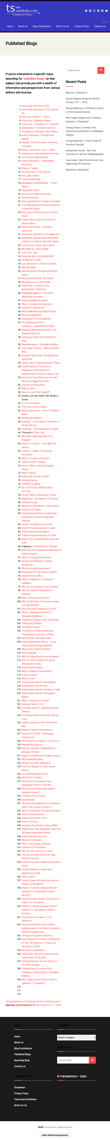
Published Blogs (22, 1054)
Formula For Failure (31, 509)
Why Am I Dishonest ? (77, 92)
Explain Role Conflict (32, 575)
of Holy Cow (37, 432)
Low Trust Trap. (30, 252)
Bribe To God (28, 388)
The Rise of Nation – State (35, 116)
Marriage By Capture (32, 744)
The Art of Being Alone (33, 385)
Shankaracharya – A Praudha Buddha (40, 344)
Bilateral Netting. (30, 197)
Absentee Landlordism (33, 950)
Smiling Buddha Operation (35, 300)
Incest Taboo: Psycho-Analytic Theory (41, 362)
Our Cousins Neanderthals (35, 157)
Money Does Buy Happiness (36, 763)
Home (10, 26)
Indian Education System (34, 836)
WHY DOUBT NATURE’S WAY (36, 638)
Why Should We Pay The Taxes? (38, 278)
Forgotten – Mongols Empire (36, 120)
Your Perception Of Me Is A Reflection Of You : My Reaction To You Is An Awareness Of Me (41, 943)
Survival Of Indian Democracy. (36, 194)
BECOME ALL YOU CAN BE (35, 249)
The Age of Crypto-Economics (37, 935)
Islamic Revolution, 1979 (34, 818)
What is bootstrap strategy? (36, 843)
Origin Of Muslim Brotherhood (37, 729)
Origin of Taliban (30, 168)
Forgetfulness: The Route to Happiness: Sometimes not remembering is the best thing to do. (40, 370)
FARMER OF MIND (31, 484)
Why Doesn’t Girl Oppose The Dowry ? (41, 741)
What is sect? (29, 678)
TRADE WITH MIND (32, 623)
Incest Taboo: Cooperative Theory (39, 495)
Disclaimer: (19, 1087)
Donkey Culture (29, 675)
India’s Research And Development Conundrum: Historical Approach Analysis (39, 517)
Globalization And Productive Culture (40, 153)
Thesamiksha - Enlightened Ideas (58, 1127)
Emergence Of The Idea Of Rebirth (39, 572)
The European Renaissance (35, 531)
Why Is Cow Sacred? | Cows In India (40, 586)
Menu (105, 22)
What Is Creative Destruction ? (37, 304)
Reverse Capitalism (32, 315)
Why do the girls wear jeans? (36, 568)
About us (22, 26)
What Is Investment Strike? (36, 597)
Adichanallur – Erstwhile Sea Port (38, 128)
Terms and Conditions (25, 1099)
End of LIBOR (28, 876)
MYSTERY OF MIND (32, 777)
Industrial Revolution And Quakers (39, 682)
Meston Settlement (32, 840)
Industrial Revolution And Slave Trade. (41, 689)
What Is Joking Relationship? (36, 557)
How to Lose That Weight (35, 392)
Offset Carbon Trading (33, 462)
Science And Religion (32, 667)
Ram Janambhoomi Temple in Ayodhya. (41, 201)
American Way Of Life (33, 704)
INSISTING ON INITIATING (35, 476)
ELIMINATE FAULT (31, 627)
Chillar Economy (30, 480)
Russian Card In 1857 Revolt (36, 172)
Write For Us (62, 26)
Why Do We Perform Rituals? (36, 649)
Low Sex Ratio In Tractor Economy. (39, 263)
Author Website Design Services (55, 1135)
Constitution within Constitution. (38, 245)
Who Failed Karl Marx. (32, 759)
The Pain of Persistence (34, 406)
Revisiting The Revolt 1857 (36, 106)
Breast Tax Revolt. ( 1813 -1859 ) (38, 150)
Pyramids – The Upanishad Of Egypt (40, 429)
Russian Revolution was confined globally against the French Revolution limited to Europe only (41, 928)
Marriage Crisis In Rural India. (36, 282)
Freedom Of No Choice (33, 796)
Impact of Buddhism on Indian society (41, 755)
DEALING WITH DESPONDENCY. (38, 256)
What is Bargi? (29, 473)
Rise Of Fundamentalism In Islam (38, 528)
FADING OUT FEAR (31, 260)
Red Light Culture (30, 175)
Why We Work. (29, 267)
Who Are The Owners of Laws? (37, 851)
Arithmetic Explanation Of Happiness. (41, 234)
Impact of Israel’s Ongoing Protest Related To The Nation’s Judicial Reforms (39, 891)
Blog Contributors (42, 26)
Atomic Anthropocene (33, 814)
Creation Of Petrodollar (33, 847)
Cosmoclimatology (31, 179)
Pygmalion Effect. (31, 190)
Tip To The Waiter (31, 403)
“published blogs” (34, 78)
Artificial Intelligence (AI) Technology (40, 619)
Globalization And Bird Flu (35, 685)
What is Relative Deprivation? (37, 671)
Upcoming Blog (21, 1060)
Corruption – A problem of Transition (40, 124)
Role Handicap (29, 652)
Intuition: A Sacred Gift (33, 307)
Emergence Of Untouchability (36, 318)
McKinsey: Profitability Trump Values (40, 506)
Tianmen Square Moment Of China (39, 535)
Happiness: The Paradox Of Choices (40, 498)
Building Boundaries (32, 418)
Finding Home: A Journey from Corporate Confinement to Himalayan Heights (40, 972)
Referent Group (29, 502)
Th (23, 322)
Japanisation (28, 799)
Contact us (99, 26)
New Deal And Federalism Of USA (39, 608)
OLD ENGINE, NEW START (35, 774)
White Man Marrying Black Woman (39, 311)
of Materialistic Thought (44, 546)
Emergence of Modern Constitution (40, 131)
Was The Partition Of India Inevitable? (41, 810)
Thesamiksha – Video (73, 1076)
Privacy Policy (81, 26)
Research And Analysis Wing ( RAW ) (40, 825)
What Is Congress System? (36, 458)
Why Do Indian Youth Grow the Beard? (41, 656)
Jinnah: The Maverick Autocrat (37, 524)
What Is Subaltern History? (35, 700)
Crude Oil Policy (30, 821)
